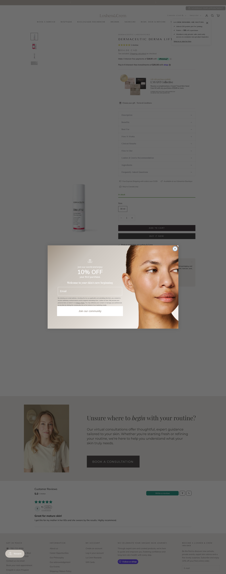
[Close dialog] (175, 248)
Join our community (90, 311)
